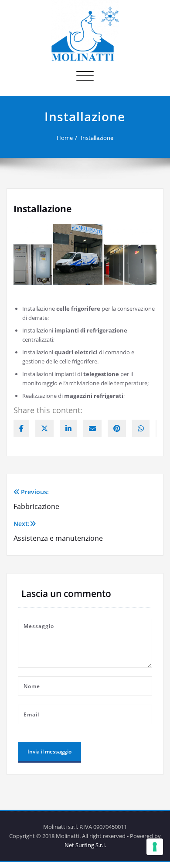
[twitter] (44, 428)
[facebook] (21, 428)
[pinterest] (117, 428)
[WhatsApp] (141, 428)
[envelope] (92, 428)
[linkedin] (68, 428)
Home (65, 138)
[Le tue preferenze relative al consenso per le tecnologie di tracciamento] (154, 846)
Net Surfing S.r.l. (85, 845)
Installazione (97, 138)
